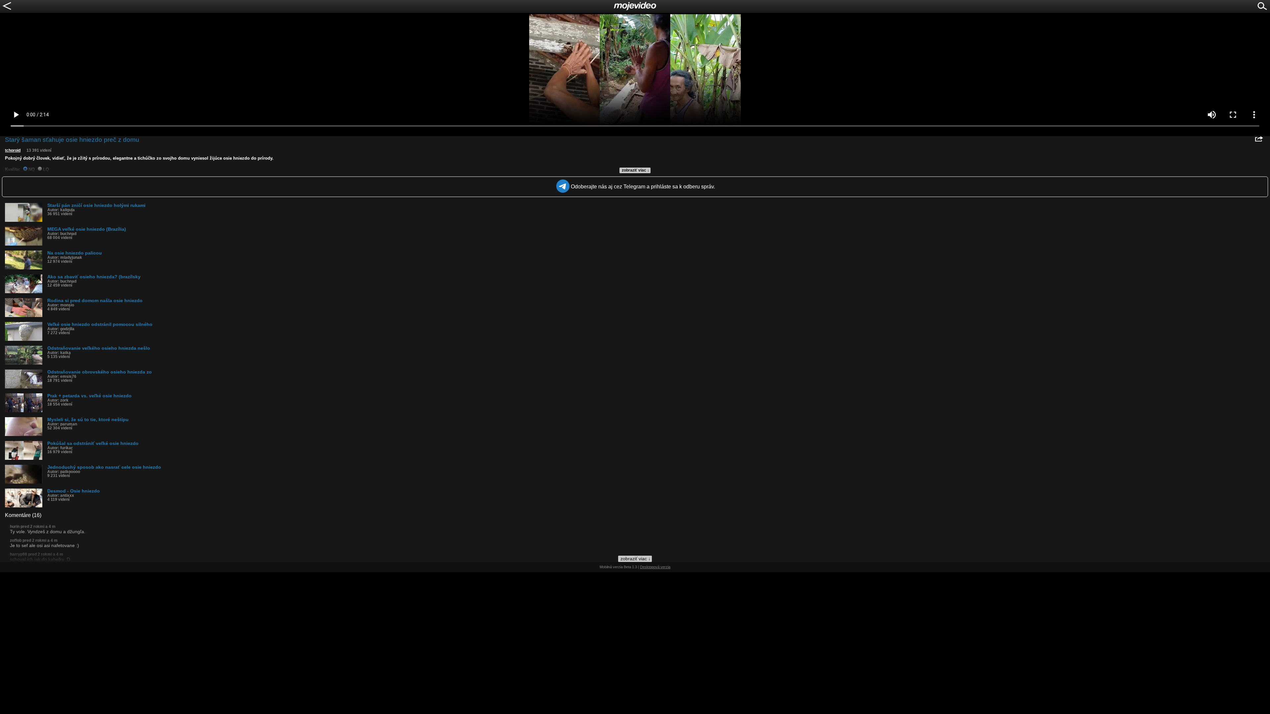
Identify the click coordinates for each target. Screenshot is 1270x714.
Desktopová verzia (655, 567)
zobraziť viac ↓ (635, 170)
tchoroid (13, 150)
